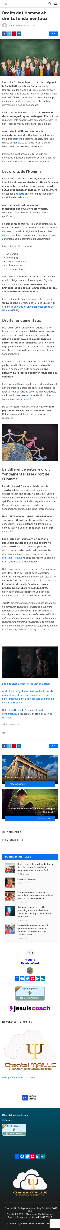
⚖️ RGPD (22, 1223)
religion (6, 235)
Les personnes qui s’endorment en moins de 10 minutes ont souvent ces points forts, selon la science (35, 895)
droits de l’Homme (12, 557)
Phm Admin (16, 25)
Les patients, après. (26, 879)
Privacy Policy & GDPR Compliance (18, 1077)
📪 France (7, 1120)
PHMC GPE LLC (45, 1217)
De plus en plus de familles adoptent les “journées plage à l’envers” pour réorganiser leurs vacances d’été (35, 867)
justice (16, 142)
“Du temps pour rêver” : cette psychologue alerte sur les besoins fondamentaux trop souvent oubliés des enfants (34, 912)
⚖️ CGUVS (11, 1223)
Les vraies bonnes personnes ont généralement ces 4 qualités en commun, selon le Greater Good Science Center (32, 930)
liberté (20, 193)
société (27, 399)
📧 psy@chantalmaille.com (15, 1115)
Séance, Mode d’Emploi (41, 1223)
